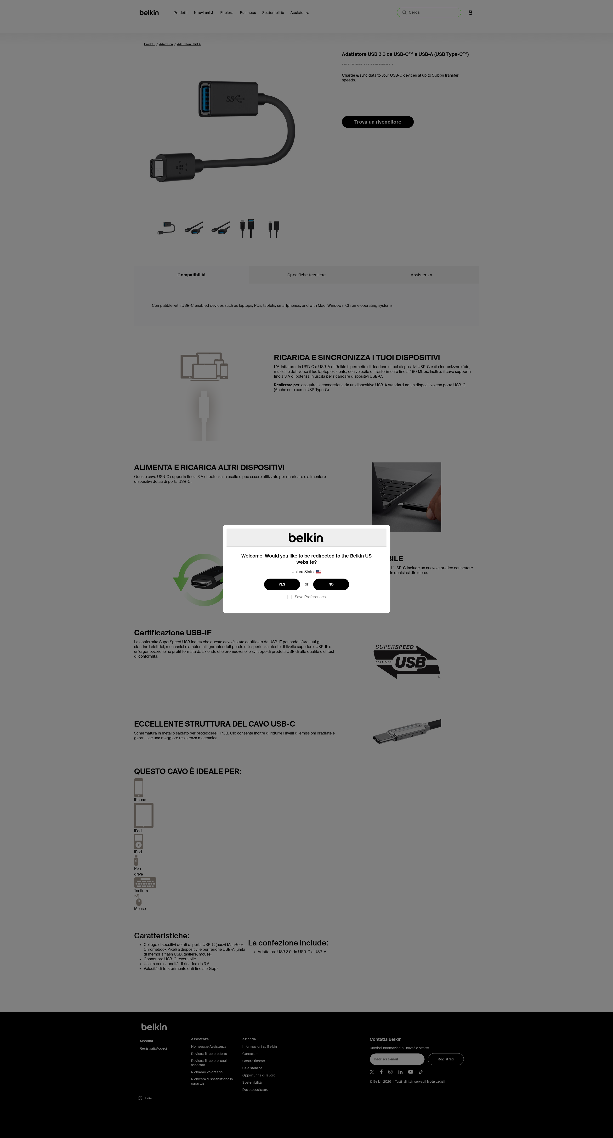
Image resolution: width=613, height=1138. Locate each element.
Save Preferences (310, 596)
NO (331, 584)
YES (282, 584)
